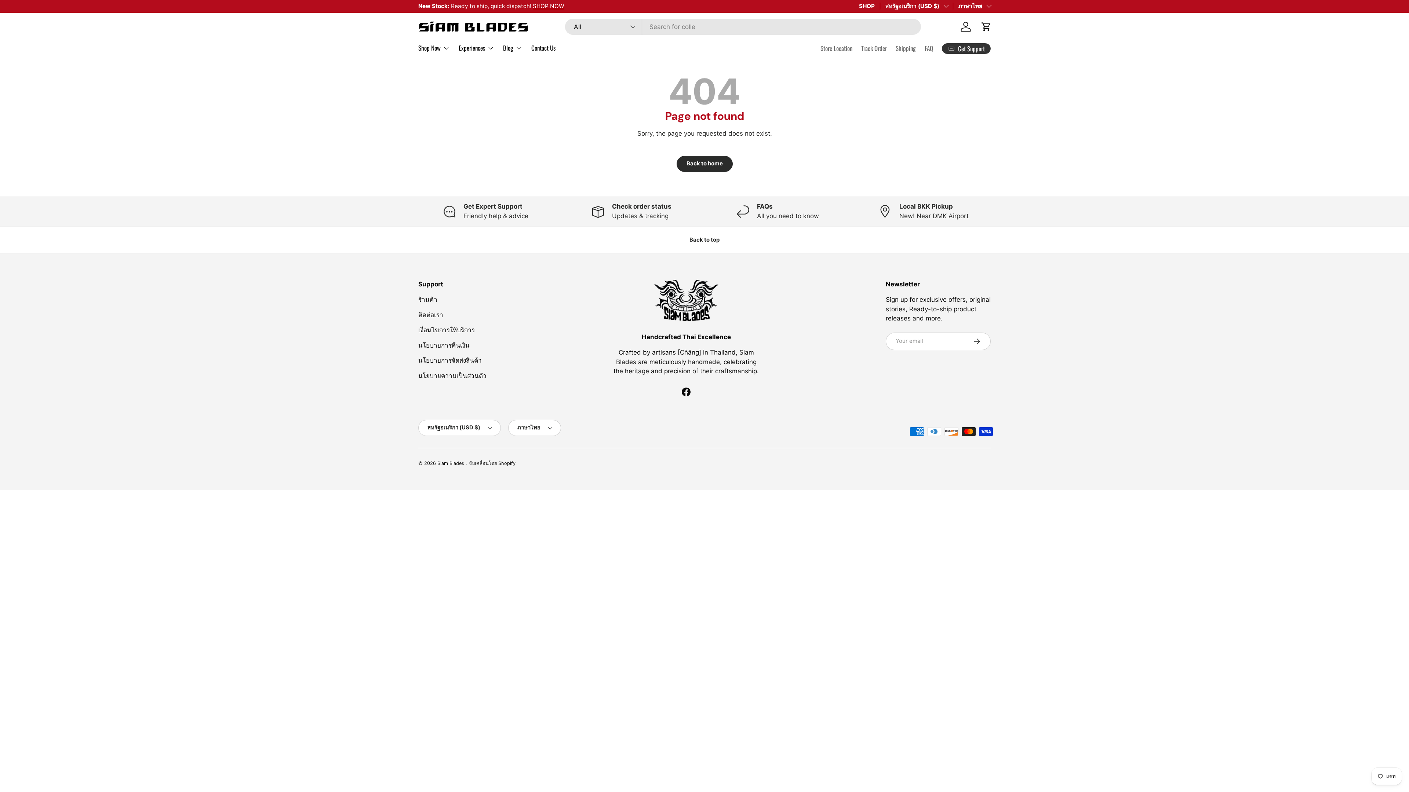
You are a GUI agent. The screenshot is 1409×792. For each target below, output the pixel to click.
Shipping (906, 48)
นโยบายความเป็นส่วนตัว (452, 376)
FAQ (929, 48)
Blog (508, 47)
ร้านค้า (427, 299)
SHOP (867, 6)
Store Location (836, 48)
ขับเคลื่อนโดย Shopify (492, 463)
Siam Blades (451, 463)
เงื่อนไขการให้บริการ (446, 330)
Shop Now (429, 47)
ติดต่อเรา (430, 315)
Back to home (705, 163)
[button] (986, 27)
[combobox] (743, 27)
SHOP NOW (548, 6)
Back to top (704, 239)
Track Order (874, 48)
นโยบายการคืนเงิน (444, 345)
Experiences (472, 47)
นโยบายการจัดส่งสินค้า (450, 360)
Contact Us (543, 47)
